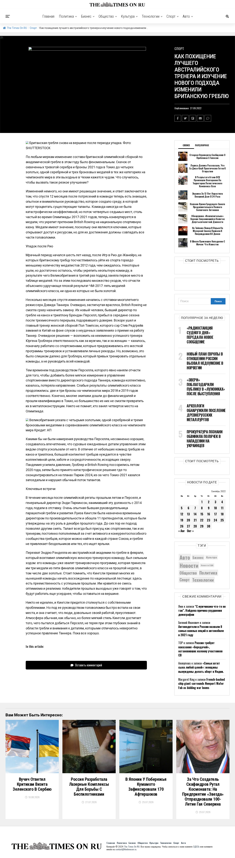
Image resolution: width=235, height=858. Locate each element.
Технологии (150, 16)
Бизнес (86, 16)
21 (195, 520)
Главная (48, 16)
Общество (106, 16)
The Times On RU (17, 27)
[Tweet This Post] (185, 118)
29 (201, 526)
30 (208, 526)
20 (188, 520)
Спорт (171, 16)
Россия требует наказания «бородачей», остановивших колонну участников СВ (200, 649)
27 (188, 526)
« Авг (181, 531)
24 (215, 520)
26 (181, 526)
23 (208, 520)
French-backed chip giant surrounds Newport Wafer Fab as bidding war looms (201, 683)
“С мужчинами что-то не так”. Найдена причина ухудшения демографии (202, 610)
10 (215, 508)
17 (215, 514)
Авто (186, 16)
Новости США (207, 565)
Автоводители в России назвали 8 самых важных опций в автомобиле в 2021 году (201, 630)
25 (222, 520)
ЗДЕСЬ (196, 846)
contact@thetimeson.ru (125, 849)
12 (181, 514)
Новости (189, 565)
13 (188, 514)
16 (208, 514)
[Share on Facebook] (177, 118)
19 (181, 520)
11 (222, 508)
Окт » (190, 531)
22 (201, 520)
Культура (128, 16)
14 (195, 514)
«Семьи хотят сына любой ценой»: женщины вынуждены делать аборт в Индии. (201, 667)
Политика (66, 16)
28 (195, 526)
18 (222, 514)
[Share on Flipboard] (192, 118)
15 (201, 514)
